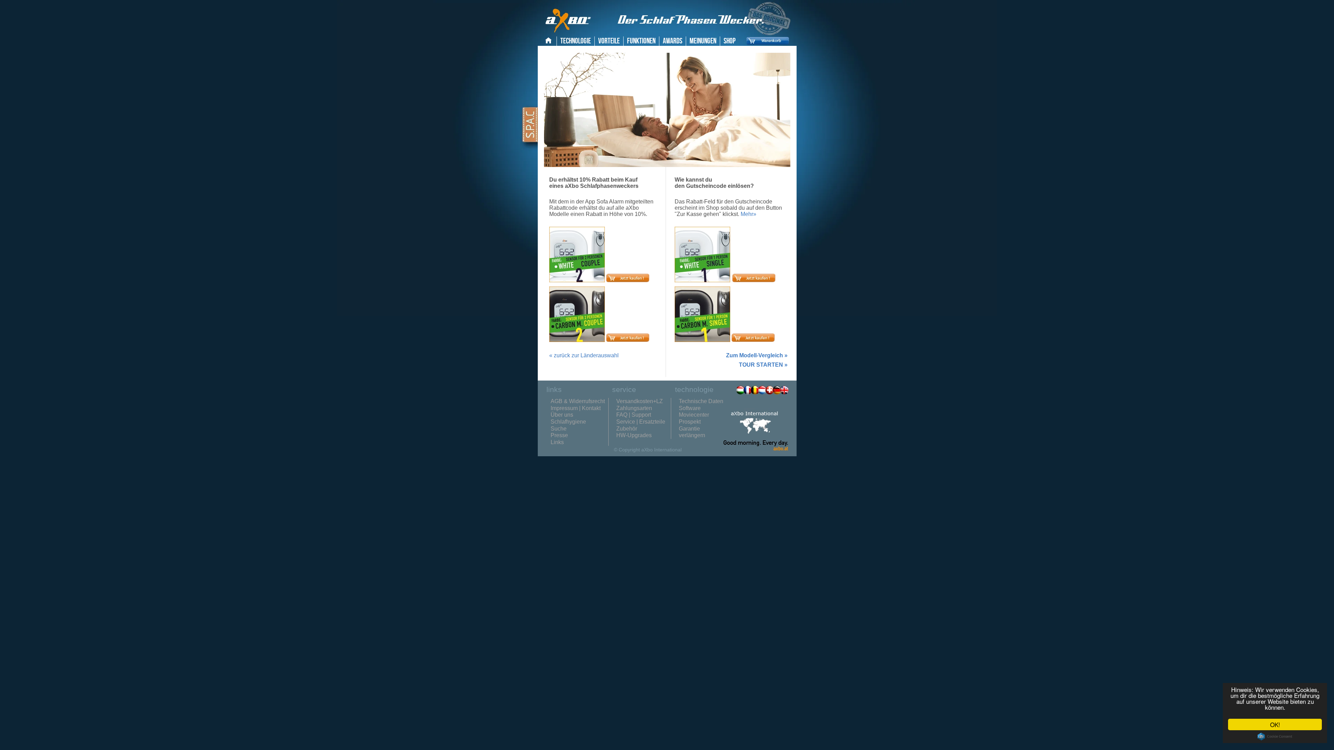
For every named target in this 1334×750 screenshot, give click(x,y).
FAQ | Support (633, 415)
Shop (729, 41)
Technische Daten (701, 401)
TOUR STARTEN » (763, 365)
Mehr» (748, 214)
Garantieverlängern (692, 432)
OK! (1275, 724)
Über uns (562, 415)
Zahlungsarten (634, 408)
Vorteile (609, 41)
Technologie (575, 41)
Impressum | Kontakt (576, 408)
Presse (559, 435)
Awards (672, 41)
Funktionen (641, 41)
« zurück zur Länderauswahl (584, 355)
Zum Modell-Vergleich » (757, 355)
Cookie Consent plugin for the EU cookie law (1275, 736)
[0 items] (765, 46)
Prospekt (690, 422)
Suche (559, 429)
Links (557, 442)
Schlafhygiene (568, 422)
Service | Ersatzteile (640, 422)
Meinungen (703, 41)
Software (690, 408)
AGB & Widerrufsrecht (578, 401)
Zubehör (626, 429)
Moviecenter (694, 415)
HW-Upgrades (634, 435)
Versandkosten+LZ (639, 401)
